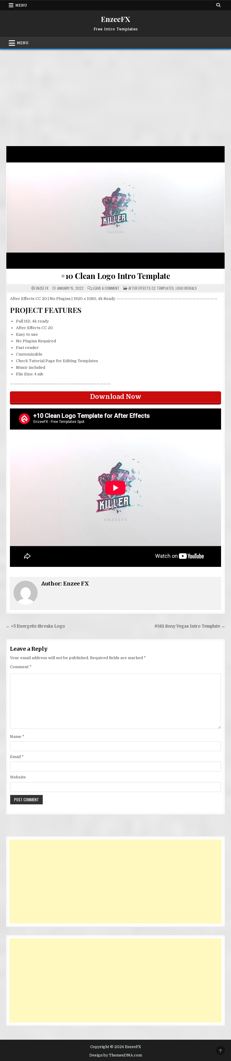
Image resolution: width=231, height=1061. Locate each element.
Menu (21, 5)
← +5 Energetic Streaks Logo (35, 626)
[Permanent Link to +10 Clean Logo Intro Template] (115, 207)
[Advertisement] (115, 94)
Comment (21, 667)
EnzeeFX (115, 19)
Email (17, 756)
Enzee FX (42, 288)
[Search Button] (218, 5)
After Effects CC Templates (151, 288)
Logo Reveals (186, 288)
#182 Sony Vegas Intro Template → (189, 626)
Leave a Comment (106, 288)
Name (17, 736)
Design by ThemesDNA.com (115, 1055)
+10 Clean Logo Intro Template (115, 276)
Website (18, 777)
